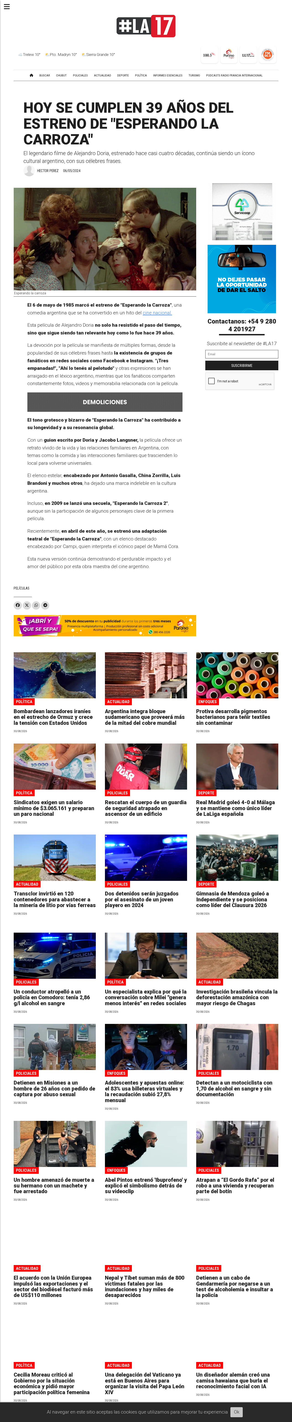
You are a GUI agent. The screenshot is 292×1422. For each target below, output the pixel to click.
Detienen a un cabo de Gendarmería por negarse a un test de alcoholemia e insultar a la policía (234, 1286)
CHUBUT (61, 75)
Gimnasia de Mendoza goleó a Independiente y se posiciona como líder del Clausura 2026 (232, 899)
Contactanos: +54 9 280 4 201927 (242, 325)
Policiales (117, 793)
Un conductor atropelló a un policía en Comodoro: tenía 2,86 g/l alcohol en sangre (52, 998)
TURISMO (194, 75)
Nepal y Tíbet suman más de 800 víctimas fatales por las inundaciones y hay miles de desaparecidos (144, 1286)
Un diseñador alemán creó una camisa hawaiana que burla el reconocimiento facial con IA (233, 1381)
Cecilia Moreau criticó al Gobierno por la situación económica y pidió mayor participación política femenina (52, 1383)
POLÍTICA (141, 75)
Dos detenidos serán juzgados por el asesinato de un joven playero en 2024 (142, 899)
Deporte (206, 793)
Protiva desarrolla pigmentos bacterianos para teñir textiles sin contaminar (233, 717)
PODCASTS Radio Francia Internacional (234, 75)
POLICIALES (80, 75)
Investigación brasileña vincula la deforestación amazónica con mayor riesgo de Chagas (237, 998)
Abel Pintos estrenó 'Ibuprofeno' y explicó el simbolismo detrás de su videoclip (146, 1186)
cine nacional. (157, 313)
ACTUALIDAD (102, 75)
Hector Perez (48, 171)
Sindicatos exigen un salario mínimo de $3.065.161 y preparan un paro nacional (54, 808)
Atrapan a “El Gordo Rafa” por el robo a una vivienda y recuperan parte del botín (235, 1186)
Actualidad (118, 701)
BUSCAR (44, 75)
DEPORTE (123, 75)
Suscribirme (242, 365)
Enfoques (207, 701)
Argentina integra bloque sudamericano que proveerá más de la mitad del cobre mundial (145, 717)
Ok (236, 1412)
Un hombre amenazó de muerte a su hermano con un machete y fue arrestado (54, 1186)
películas (21, 588)
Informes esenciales (167, 75)
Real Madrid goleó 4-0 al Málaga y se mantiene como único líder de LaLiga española (235, 808)
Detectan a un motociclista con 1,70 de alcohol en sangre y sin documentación (234, 1089)
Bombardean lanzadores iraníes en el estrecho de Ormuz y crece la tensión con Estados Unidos (53, 717)
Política (24, 701)
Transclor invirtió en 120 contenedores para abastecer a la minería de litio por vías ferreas (55, 899)
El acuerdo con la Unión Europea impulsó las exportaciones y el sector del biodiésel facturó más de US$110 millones (53, 1286)
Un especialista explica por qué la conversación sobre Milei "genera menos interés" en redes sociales (146, 998)
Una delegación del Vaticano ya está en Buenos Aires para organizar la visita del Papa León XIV (144, 1383)
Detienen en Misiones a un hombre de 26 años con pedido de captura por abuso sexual (54, 1089)
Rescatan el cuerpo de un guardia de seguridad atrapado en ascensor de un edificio (146, 808)
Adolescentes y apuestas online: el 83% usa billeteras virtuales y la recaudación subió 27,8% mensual (144, 1091)
